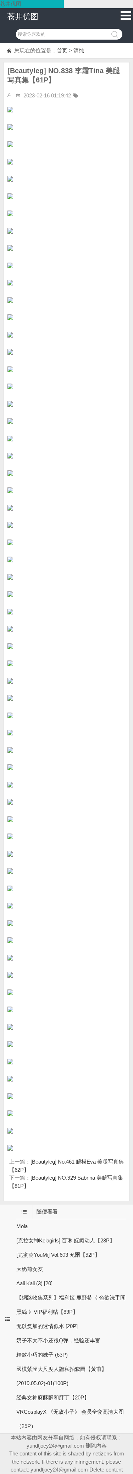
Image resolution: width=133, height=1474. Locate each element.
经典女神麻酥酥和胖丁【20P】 (52, 1397)
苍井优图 (22, 16)
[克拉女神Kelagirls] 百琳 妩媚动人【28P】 (65, 1240)
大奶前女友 (29, 1269)
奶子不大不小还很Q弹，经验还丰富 (58, 1340)
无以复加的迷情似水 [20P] (47, 1326)
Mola (22, 1226)
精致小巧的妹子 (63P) (42, 1355)
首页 (62, 50)
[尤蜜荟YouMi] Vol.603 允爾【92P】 (58, 1255)
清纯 (78, 50)
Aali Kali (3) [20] (34, 1283)
